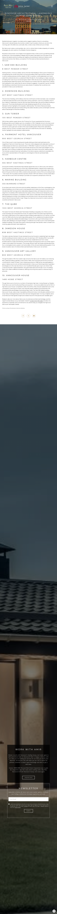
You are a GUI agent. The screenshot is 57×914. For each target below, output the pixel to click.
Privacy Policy (18, 807)
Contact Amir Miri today (36, 301)
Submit (28, 810)
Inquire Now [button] (28, 777)
